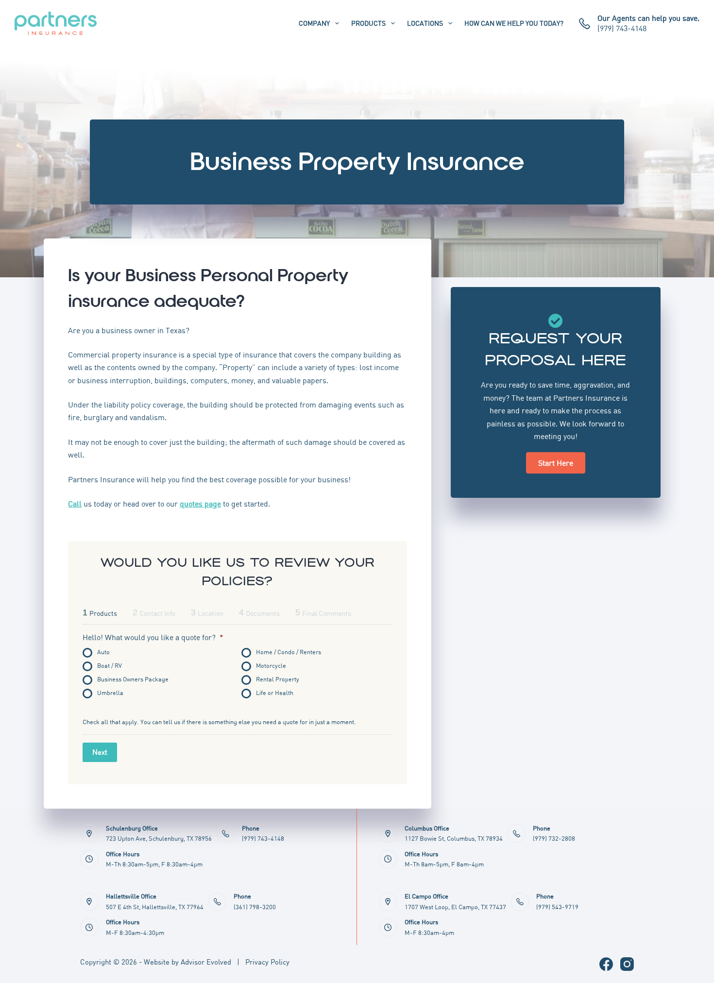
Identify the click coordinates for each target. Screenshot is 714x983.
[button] (555, 463)
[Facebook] (606, 964)
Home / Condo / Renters (288, 652)
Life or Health (274, 692)
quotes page (200, 503)
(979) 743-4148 (621, 28)
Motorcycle (271, 665)
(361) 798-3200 (255, 907)
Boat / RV (109, 665)
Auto (103, 652)
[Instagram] (627, 964)
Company (314, 23)
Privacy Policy (267, 961)
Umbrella (110, 692)
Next (99, 751)
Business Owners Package (133, 679)
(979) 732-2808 (554, 838)
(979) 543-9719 (557, 907)
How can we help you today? (513, 23)
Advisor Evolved (206, 961)
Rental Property (277, 679)
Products (368, 23)
